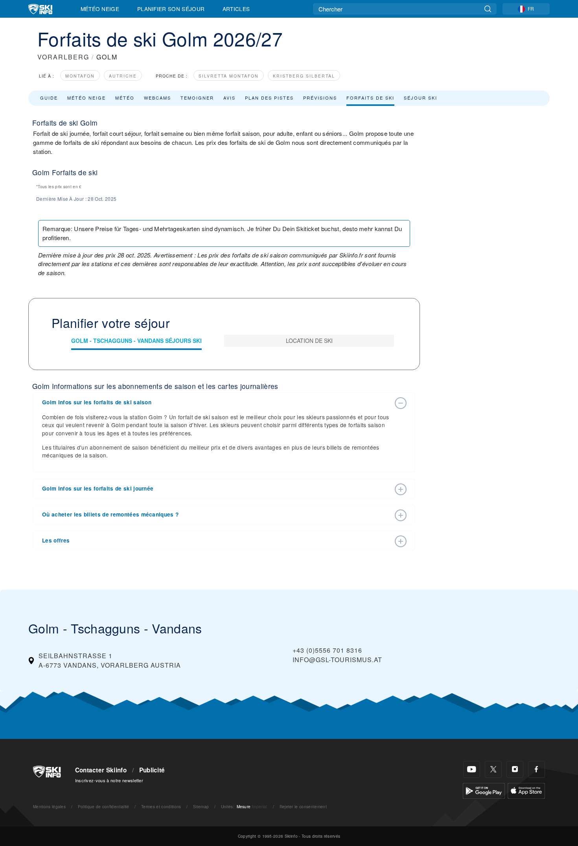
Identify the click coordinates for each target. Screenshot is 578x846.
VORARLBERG (63, 56)
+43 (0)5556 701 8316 (327, 650)
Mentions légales (49, 806)
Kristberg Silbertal (304, 76)
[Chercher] (488, 9)
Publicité (152, 770)
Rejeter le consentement (303, 806)
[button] (216, 402)
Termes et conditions (161, 806)
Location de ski (309, 340)
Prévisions (320, 97)
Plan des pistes (269, 97)
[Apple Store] (526, 790)
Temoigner (197, 97)
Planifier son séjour (170, 9)
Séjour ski (420, 97)
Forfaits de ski (370, 97)
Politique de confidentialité (103, 806)
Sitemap (201, 806)
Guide (49, 97)
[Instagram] (514, 769)
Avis (229, 97)
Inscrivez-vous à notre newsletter (109, 780)
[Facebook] (536, 769)
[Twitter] (493, 769)
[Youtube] (471, 769)
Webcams (157, 97)
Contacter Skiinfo (101, 770)
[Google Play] (484, 790)
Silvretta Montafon (229, 76)
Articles (236, 9)
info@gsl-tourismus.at (337, 659)
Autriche (123, 76)
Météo (124, 97)
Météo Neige (100, 9)
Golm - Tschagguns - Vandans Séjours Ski (136, 340)
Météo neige (86, 97)
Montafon (80, 76)
